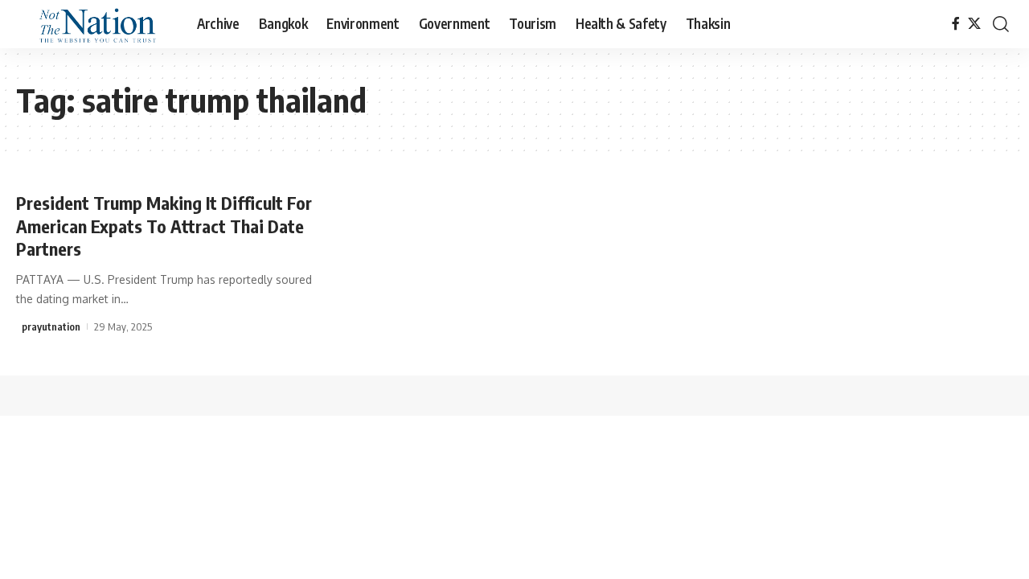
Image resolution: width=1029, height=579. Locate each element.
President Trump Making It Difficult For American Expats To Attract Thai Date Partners (164, 225)
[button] (1001, 24)
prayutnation (51, 326)
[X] (974, 24)
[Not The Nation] (93, 24)
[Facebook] (956, 24)
